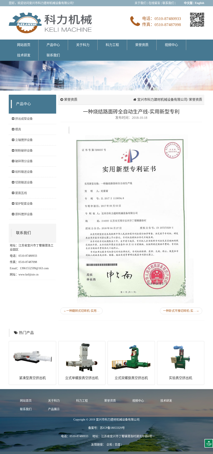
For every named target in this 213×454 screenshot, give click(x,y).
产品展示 (54, 409)
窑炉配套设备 (23, 203)
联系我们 (168, 3)
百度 (117, 444)
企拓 (109, 444)
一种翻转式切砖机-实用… (81, 310)
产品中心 (53, 45)
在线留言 (154, 3)
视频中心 (171, 45)
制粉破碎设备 (23, 150)
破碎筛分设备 (23, 161)
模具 (17, 129)
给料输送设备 (23, 171)
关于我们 (140, 3)
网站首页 (23, 45)
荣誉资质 (142, 45)
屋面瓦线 (20, 193)
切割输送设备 (23, 182)
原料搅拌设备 (23, 214)
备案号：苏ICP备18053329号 (106, 427)
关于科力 (82, 45)
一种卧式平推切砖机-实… (181, 310)
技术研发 (23, 55)
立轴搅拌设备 (23, 139)
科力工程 (112, 45)
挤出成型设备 (23, 118)
